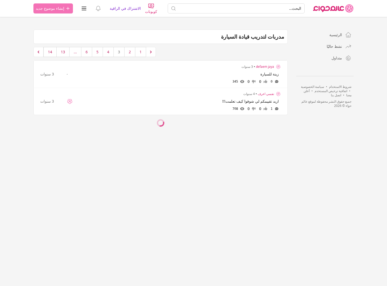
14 (50, 51)
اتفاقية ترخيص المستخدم (331, 91)
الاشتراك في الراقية (125, 8)
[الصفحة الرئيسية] (333, 8)
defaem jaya (265, 67)
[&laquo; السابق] (151, 52)
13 (63, 51)
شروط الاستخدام (340, 86)
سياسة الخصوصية (312, 86)
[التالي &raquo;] (38, 52)
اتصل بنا (336, 95)
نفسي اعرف (266, 94)
